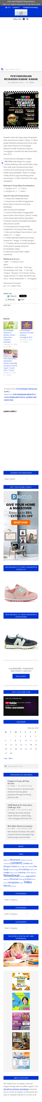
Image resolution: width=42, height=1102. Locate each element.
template (13, 882)
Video (28, 882)
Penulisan (14, 879)
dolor (19, 866)
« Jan (5, 758)
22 (16, 749)
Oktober (22, 876)
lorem (16, 872)
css (31, 863)
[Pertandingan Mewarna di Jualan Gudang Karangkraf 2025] (27, 325)
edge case (24, 866)
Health (31, 869)
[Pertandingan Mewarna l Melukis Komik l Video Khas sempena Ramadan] (11, 325)
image (6, 872)
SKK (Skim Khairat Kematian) (20, 826)
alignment (7, 860)
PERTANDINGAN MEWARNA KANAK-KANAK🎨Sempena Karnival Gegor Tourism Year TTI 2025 (10, 364)
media (28, 872)
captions (23, 860)
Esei (35, 866)
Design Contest (10, 866)
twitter (21, 883)
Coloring (29, 860)
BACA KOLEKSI (21, 676)
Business (15, 859)
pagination (31, 876)
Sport (33, 879)
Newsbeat (12, 875)
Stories (6, 883)
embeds (30, 866)
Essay (6, 869)
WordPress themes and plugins (16, 1089)
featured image (13, 869)
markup (21, 872)
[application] (21, 706)
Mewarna (33, 872)
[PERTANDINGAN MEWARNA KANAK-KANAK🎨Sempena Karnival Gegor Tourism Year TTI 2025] (11, 354)
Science (28, 879)
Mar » (11, 758)
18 (31, 744)
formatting (24, 869)
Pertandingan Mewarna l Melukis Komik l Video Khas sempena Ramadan (9, 336)
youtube (13, 886)
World (7, 885)
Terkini (31, 82)
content (16, 863)
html (35, 869)
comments (7, 863)
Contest (26, 863)
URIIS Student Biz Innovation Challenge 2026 (20, 806)
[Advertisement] (21, 43)
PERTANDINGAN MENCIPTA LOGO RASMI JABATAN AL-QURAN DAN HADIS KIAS (20, 397)
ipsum (11, 872)
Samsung (21, 879)
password (6, 879)
